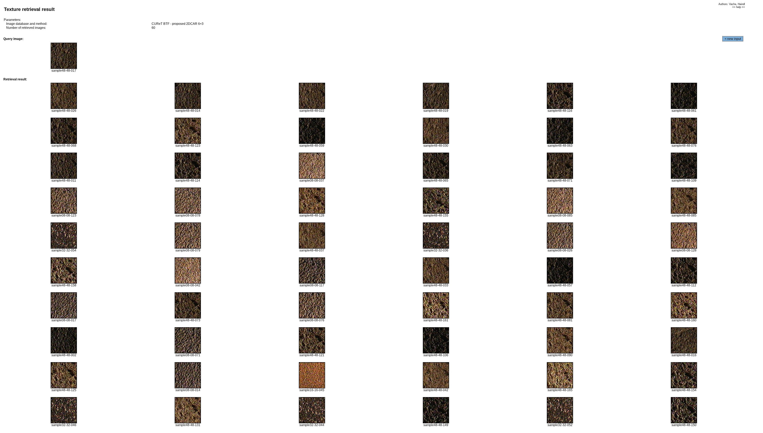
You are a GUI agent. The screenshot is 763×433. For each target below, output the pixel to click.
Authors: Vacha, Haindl (731, 4)
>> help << (738, 7)
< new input (733, 38)
